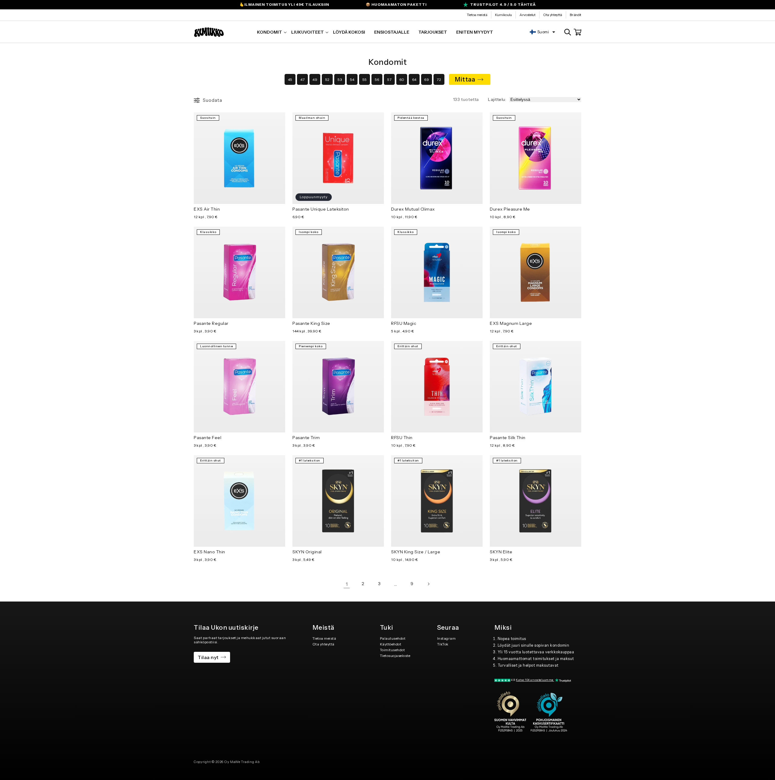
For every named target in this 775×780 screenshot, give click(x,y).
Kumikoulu (503, 14)
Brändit (575, 14)
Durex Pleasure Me (510, 209)
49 (314, 79)
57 (389, 79)
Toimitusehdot (392, 650)
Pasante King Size (311, 323)
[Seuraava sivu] (428, 584)
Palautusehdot (393, 638)
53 (340, 79)
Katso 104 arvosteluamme (535, 680)
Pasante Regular (211, 323)
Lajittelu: (497, 99)
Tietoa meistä (477, 14)
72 (439, 79)
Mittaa (465, 79)
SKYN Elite (501, 552)
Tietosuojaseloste (395, 655)
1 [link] (347, 584)
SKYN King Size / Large (415, 552)
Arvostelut (527, 14)
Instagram (446, 638)
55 (364, 79)
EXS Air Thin (207, 209)
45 (290, 79)
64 (414, 79)
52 (327, 79)
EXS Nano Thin (209, 552)
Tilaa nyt (208, 657)
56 (377, 79)
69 (426, 79)
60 (401, 79)
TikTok (443, 644)
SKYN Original (307, 552)
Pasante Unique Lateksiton (320, 209)
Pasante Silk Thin (508, 437)
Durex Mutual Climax (413, 209)
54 (352, 79)
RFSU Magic (403, 323)
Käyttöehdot (390, 644)
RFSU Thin (402, 437)
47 (302, 79)
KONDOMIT (269, 32)
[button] (269, 32)
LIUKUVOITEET (307, 32)
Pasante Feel (207, 437)
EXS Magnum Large (511, 323)
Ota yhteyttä (552, 14)
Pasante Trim (306, 437)
